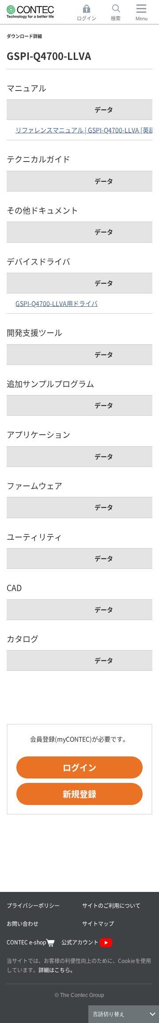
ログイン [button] (89, 13)
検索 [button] (120, 13)
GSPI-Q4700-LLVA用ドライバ (56, 303)
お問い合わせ (22, 923)
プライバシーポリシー (33, 905)
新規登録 (79, 794)
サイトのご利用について (111, 905)
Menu (142, 18)
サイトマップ (98, 923)
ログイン (79, 767)
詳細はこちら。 (57, 970)
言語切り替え (109, 1014)
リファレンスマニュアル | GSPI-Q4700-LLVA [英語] (86, 129)
